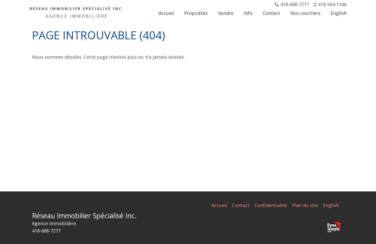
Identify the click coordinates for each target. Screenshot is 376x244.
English (331, 205)
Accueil (219, 205)
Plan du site (305, 205)
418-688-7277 (294, 4)
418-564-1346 (332, 4)
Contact (240, 205)
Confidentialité (271, 205)
